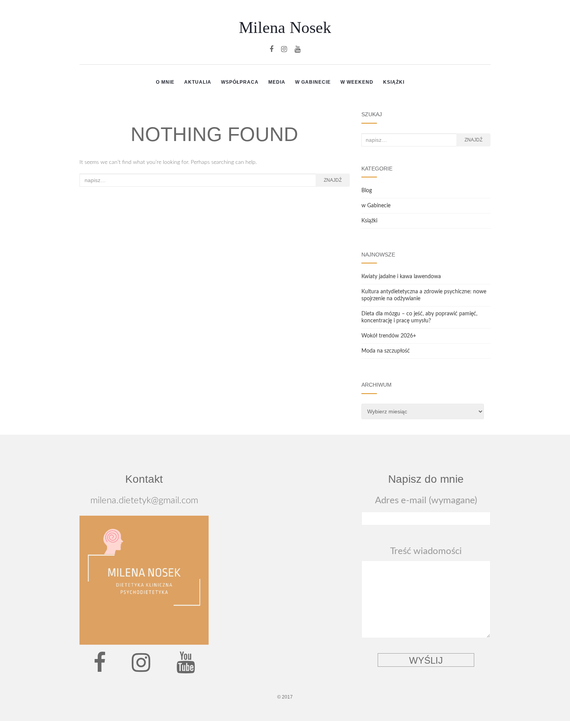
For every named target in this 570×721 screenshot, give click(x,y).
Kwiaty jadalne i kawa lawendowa (401, 276)
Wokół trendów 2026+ (388, 336)
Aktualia (197, 82)
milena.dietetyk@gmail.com (144, 500)
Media (276, 82)
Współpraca (240, 82)
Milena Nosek (285, 27)
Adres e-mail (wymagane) (426, 500)
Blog (366, 190)
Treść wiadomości (426, 551)
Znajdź (333, 180)
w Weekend (356, 82)
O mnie (165, 82)
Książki (393, 82)
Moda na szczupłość (385, 351)
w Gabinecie (313, 82)
